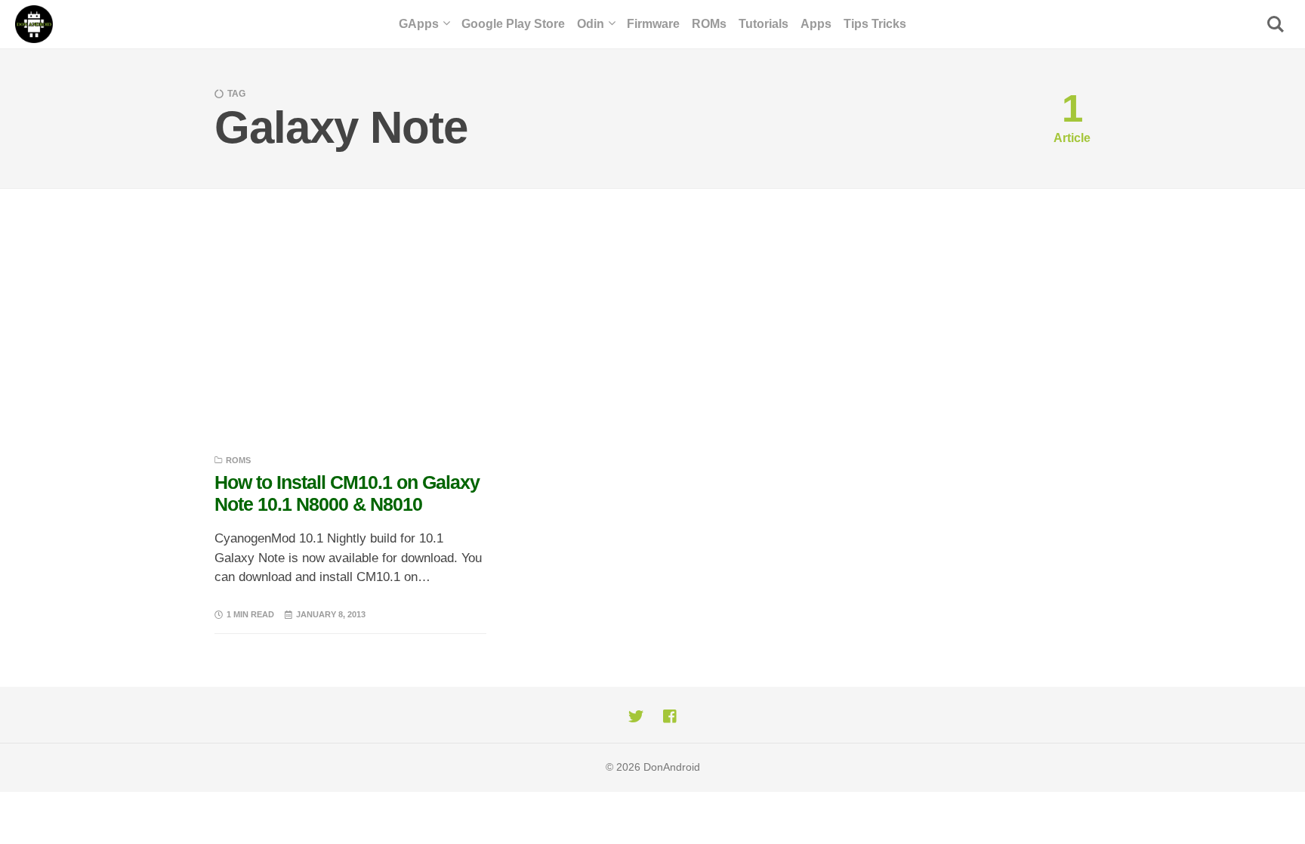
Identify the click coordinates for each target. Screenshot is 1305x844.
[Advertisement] (652, 302)
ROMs (238, 460)
